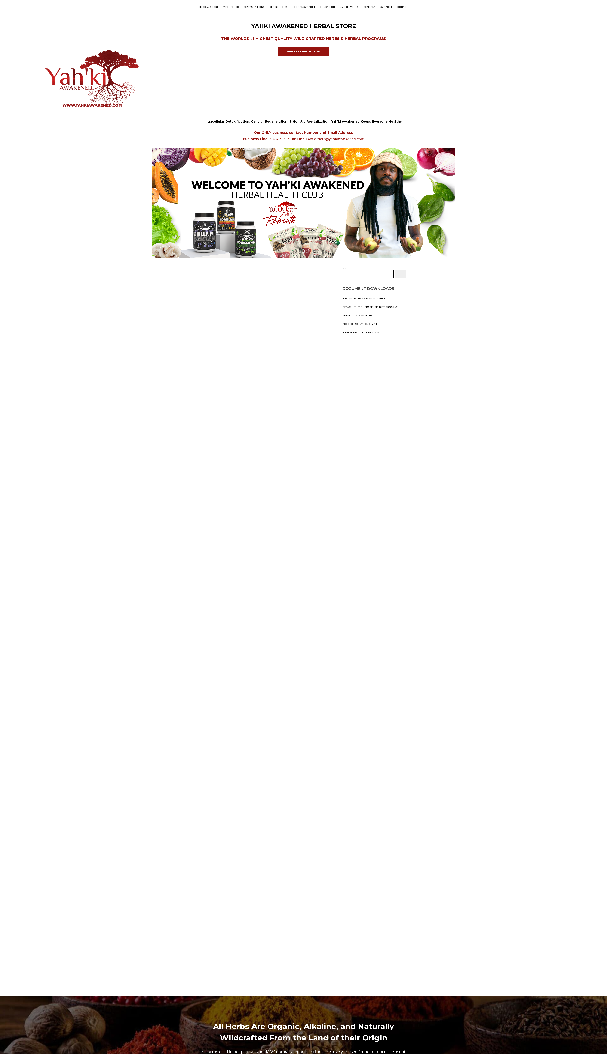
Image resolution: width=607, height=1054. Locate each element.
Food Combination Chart (360, 324)
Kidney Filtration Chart (359, 315)
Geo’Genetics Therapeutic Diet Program (370, 307)
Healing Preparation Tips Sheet (365, 298)
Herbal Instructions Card (361, 332)
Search (346, 268)
